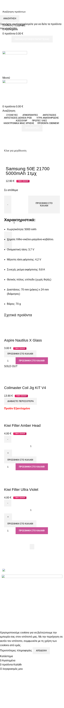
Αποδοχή (41, 650)
